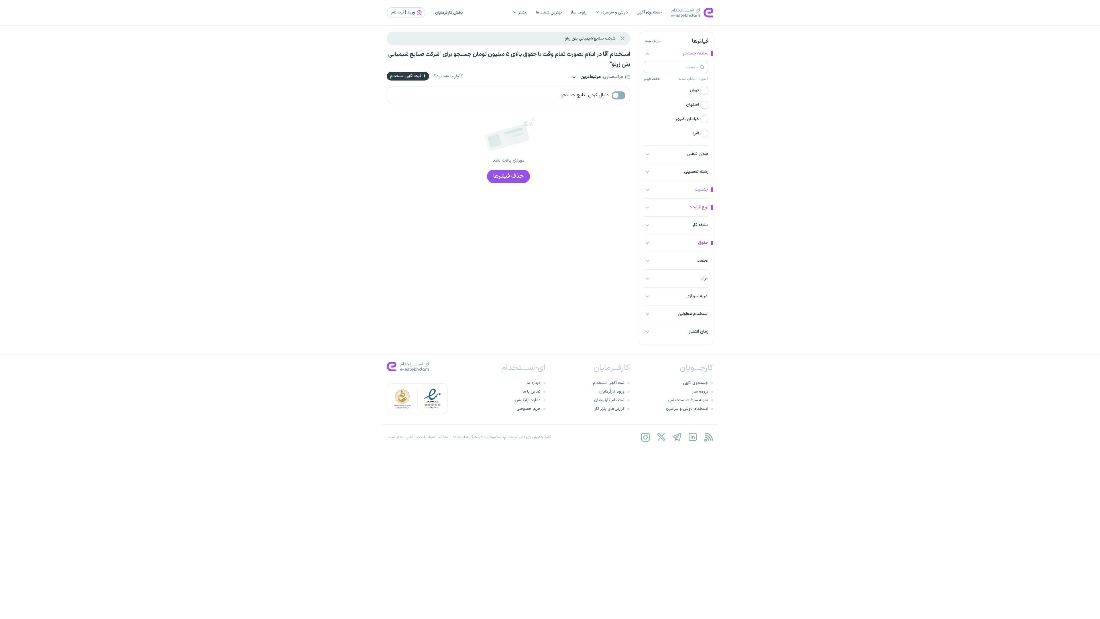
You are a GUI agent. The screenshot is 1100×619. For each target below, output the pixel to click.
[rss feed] (708, 437)
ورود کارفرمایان (611, 392)
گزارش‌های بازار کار (609, 409)
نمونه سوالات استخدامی (688, 400)
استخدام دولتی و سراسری (687, 409)
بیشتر (522, 12)
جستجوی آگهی (649, 12)
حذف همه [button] (653, 41)
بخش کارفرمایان (449, 13)
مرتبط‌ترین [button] (590, 77)
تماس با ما (531, 392)
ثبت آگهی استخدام (406, 76)
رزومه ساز (579, 12)
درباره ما (534, 383)
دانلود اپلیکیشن (528, 400)
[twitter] (661, 437)
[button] (676, 90)
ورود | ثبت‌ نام (403, 12)
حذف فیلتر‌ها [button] (508, 176)
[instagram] (645, 437)
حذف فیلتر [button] (652, 79)
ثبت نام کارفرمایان (609, 400)
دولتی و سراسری (614, 12)
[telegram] (677, 437)
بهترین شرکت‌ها (549, 12)
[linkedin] (693, 437)
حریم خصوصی (528, 409)
